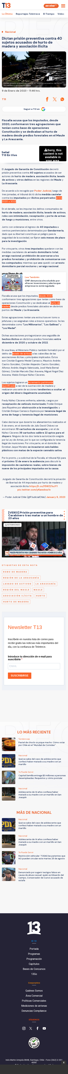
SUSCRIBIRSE (19, 675)
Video (61, 13)
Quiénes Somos (34, 990)
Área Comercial (34, 995)
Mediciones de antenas (34, 1005)
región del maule (16, 590)
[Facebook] (37, 1028)
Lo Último (7, 13)
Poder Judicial (42, 190)
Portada (34, 948)
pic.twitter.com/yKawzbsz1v (34, 489)
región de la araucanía (21, 578)
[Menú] (63, 6)
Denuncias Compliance (34, 1010)
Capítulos (34, 963)
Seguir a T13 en (32, 109)
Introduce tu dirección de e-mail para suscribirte (30, 658)
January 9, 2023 (55, 497)
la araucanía (46, 584)
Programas (34, 953)
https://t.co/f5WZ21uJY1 (43, 486)
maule (38, 590)
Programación (34, 958)
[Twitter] (31, 1028)
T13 (4, 99)
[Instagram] (24, 1028)
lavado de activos (17, 584)
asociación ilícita (17, 595)
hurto (40, 595)
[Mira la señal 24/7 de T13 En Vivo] (51, 6)
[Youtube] (44, 1028)
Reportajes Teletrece (28, 13)
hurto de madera (16, 601)
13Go (34, 974)
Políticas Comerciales (34, 1000)
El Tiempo (48, 13)
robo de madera (15, 572)
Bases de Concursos (34, 968)
